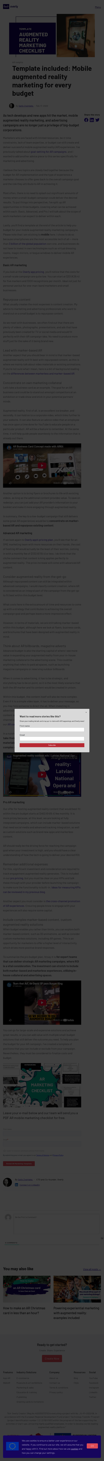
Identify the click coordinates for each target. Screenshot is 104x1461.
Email (22, 735)
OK (92, 1445)
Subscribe (52, 745)
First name (25, 726)
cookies (74, 1448)
